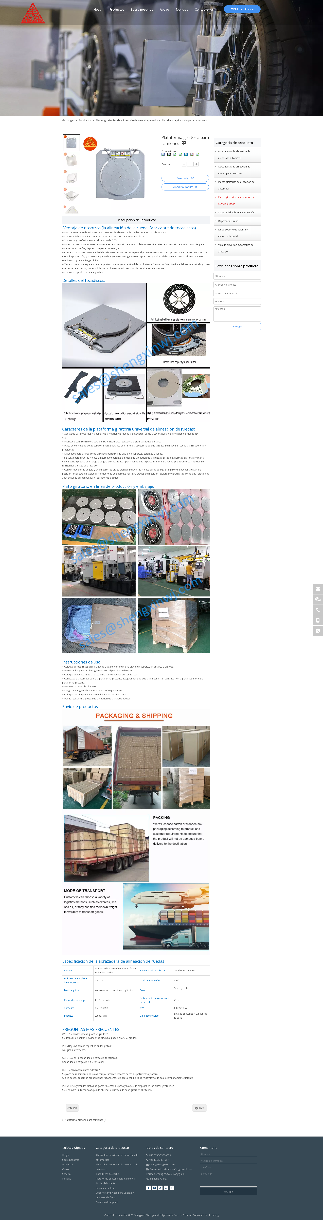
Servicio (66, 1173)
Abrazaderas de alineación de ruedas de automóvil (234, 155)
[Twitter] (160, 1187)
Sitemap (187, 1215)
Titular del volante (105, 1183)
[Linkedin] (154, 1187)
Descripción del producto (136, 220)
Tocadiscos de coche (107, 1173)
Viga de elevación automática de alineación (236, 248)
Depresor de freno (228, 221)
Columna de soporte (107, 1202)
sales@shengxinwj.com (160, 1164)
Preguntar (183, 178)
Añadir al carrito (183, 187)
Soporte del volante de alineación (236, 212)
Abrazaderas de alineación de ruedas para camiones (234, 170)
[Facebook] (148, 1187)
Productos (68, 1164)
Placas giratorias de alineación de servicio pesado (236, 200)
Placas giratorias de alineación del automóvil (236, 185)
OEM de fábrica (242, 9)
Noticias (66, 1178)
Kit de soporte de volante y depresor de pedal (233, 233)
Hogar (65, 1155)
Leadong (214, 1215)
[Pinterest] (172, 1187)
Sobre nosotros (70, 1159)
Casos (65, 1169)
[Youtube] (166, 1187)
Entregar (237, 326)
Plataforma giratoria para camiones (83, 1119)
